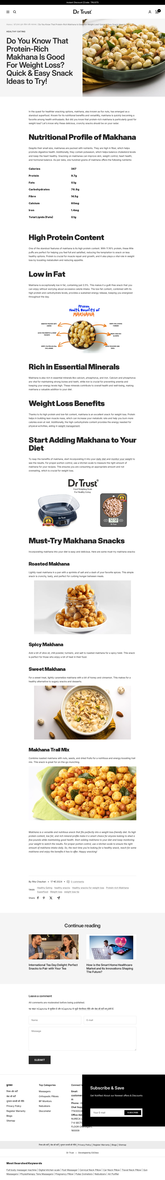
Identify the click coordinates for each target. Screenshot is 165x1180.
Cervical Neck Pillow (90, 1170)
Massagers (44, 1091)
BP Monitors (45, 1101)
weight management (69, 426)
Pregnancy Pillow (64, 1174)
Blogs (9, 1115)
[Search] (14, 11)
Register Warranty (15, 1111)
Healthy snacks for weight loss (88, 887)
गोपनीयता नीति (84, 1008)
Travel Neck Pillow (131, 1170)
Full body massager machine (21, 1170)
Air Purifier (113, 1174)
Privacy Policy (13, 1106)
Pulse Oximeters (83, 1174)
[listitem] (38, 897)
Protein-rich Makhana (117, 887)
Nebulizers (44, 1106)
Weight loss (56, 891)
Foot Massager (70, 1170)
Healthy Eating (15, 31)
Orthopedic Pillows (48, 1096)
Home (9, 24)
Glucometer (45, 1111)
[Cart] (157, 12)
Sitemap (10, 1120)
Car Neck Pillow (111, 1170)
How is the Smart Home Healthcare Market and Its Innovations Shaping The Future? (109, 968)
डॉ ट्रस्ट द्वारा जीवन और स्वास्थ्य (25, 24)
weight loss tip (71, 891)
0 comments (77, 881)
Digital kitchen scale (49, 1170)
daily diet (101, 459)
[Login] (149, 11)
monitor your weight (121, 459)
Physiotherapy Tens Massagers (36, 1174)
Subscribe (132, 1112)
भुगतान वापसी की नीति (15, 1101)
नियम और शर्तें (12, 1091)
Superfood (42, 891)
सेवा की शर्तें (99, 1008)
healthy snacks (62, 887)
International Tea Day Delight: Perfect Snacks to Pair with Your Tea (53, 966)
